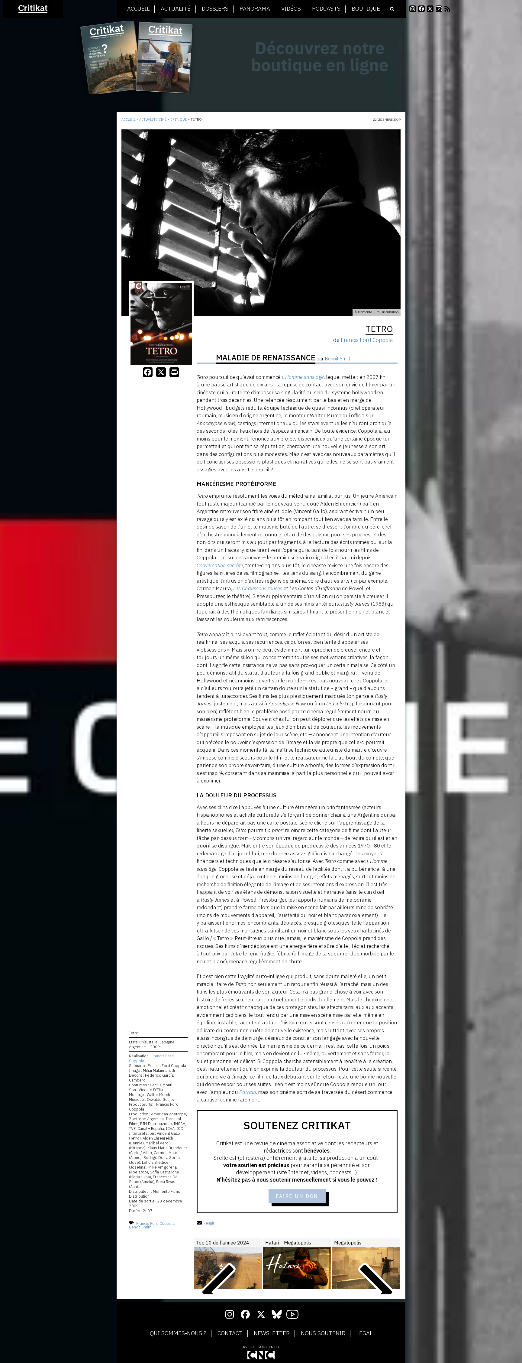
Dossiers (215, 8)
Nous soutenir (323, 1333)
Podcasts (326, 8)
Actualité (176, 8)
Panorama (255, 8)
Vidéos (291, 8)
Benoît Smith (140, 1227)
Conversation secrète (220, 565)
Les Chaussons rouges (257, 588)
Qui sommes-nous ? (178, 1333)
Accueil (138, 8)
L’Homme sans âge (303, 377)
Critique (178, 119)
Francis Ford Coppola (151, 1058)
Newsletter (272, 1333)
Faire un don (297, 1196)
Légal (364, 1333)
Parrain (247, 1092)
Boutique (366, 8)
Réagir (208, 1223)
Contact (230, 1333)
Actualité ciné (153, 119)
